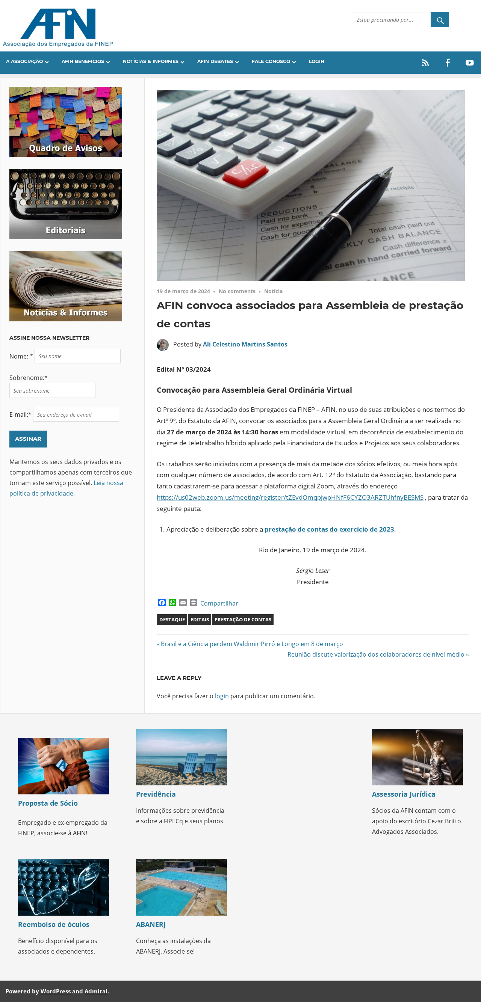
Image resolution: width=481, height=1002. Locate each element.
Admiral (96, 991)
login (222, 696)
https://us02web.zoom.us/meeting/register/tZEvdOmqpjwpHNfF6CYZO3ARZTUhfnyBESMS (290, 497)
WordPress (56, 991)
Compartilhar (219, 603)
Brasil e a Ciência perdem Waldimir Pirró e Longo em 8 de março (251, 644)
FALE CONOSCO (271, 61)
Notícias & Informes (150, 61)
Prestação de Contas (243, 619)
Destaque (172, 619)
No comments (237, 291)
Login (316, 61)
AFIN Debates (215, 61)
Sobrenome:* (28, 378)
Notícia (273, 291)
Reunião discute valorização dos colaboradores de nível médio (375, 654)
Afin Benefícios (83, 61)
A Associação (24, 61)
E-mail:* (21, 414)
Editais (200, 619)
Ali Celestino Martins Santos (245, 344)
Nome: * (22, 356)
